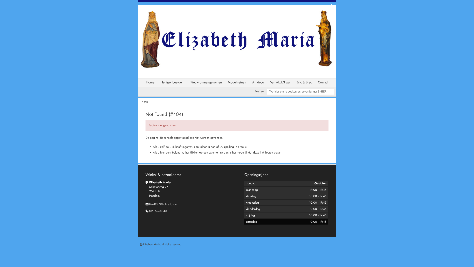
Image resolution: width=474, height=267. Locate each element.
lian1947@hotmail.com (163, 204)
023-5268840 (158, 211)
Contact (323, 82)
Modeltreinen (237, 82)
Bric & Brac (304, 82)
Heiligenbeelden (172, 82)
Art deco (258, 82)
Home (150, 82)
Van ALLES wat (280, 82)
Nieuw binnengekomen (206, 82)
